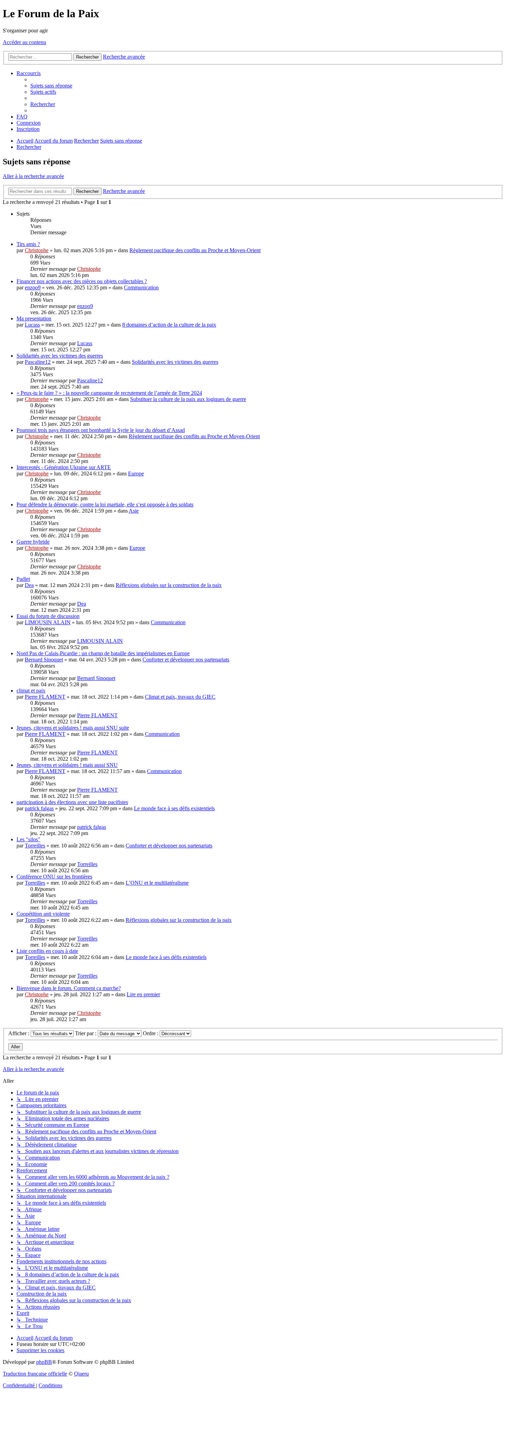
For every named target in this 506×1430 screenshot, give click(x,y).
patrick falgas (39, 808)
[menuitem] (51, 86)
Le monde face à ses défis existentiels (174, 808)
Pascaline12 (38, 362)
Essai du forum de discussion (48, 616)
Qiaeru (81, 1374)
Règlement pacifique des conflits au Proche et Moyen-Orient (195, 250)
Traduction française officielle (35, 1374)
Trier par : (86, 1033)
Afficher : (19, 1033)
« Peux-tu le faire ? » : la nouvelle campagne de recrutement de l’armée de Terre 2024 (109, 393)
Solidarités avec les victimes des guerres (60, 356)
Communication (141, 287)
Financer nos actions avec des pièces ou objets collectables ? (82, 281)
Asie (134, 511)
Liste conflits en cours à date (47, 951)
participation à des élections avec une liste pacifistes (72, 802)
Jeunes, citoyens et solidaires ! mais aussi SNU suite (73, 728)
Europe (136, 473)
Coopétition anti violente (43, 914)
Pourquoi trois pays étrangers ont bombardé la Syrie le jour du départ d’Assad (101, 430)
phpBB (44, 1362)
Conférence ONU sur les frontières (54, 876)
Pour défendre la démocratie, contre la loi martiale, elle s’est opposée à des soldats (105, 504)
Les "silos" (28, 839)
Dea (29, 585)
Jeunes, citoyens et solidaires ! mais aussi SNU (67, 765)
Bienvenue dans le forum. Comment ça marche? (69, 988)
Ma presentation (34, 318)
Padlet (23, 579)
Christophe (37, 250)
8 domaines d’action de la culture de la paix (169, 325)
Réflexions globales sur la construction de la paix (169, 585)
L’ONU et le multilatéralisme (157, 883)
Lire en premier (143, 994)
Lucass (32, 325)
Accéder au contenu (24, 42)
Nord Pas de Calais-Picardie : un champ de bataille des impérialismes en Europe (103, 653)
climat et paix (31, 690)
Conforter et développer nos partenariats (186, 659)
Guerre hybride (33, 542)
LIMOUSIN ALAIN (48, 622)
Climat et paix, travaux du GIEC (180, 697)
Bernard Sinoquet (44, 659)
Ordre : (151, 1033)
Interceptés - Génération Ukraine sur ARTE (64, 467)
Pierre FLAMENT (45, 697)
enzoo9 (33, 287)
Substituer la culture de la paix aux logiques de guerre (188, 399)
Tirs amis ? (28, 244)
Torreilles (35, 845)
